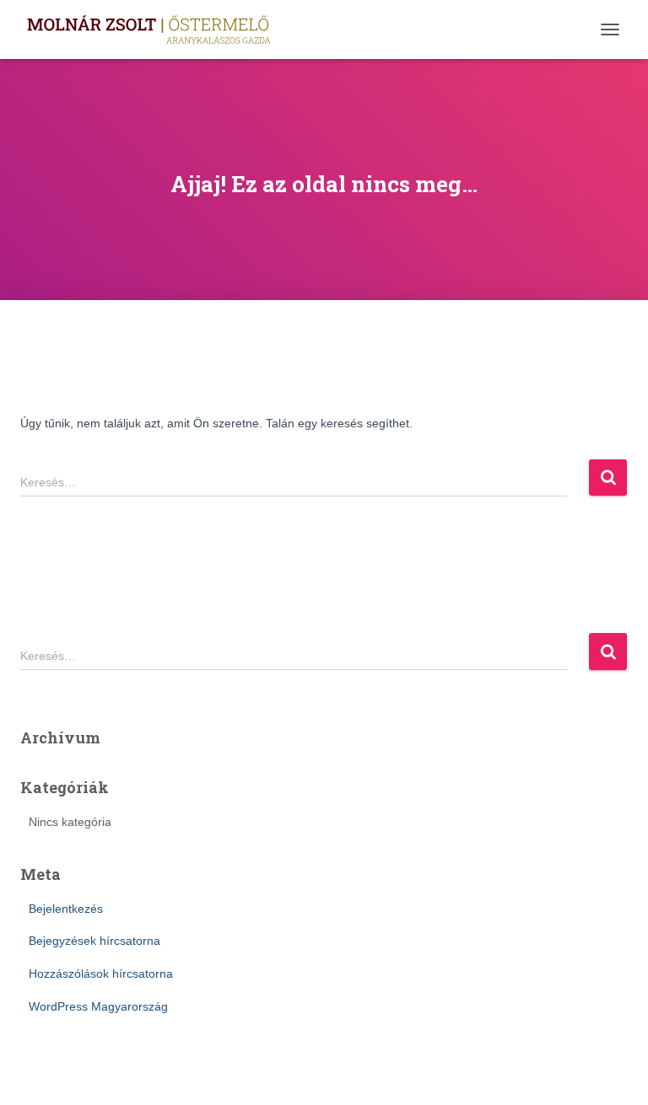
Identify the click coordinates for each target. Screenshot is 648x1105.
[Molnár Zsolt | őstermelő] (154, 29)
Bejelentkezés (66, 908)
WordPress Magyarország (98, 1006)
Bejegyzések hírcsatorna (94, 940)
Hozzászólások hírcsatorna (101, 973)
